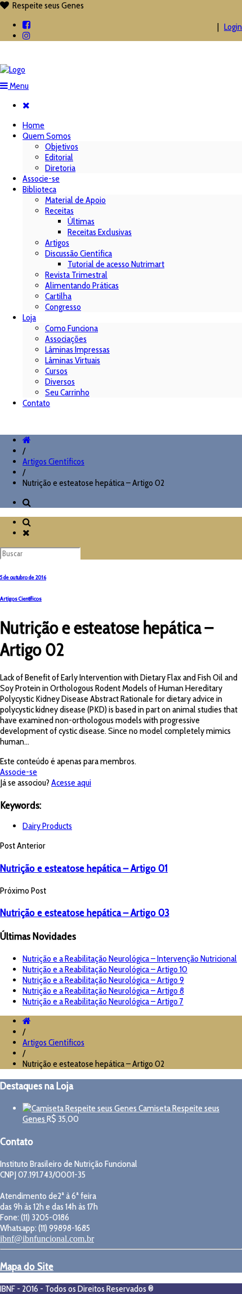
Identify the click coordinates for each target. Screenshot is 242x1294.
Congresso (63, 306)
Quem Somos (47, 135)
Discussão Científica (78, 253)
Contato (36, 403)
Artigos (57, 242)
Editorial (59, 157)
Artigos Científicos (53, 461)
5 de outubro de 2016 (23, 577)
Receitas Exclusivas (100, 232)
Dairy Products (47, 825)
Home (33, 125)
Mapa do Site (26, 1266)
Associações (66, 338)
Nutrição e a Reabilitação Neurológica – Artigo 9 (103, 980)
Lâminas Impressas (77, 349)
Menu (18, 85)
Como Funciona (71, 328)
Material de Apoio (75, 200)
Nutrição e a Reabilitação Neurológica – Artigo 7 (103, 1001)
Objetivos (61, 146)
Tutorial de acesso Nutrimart (116, 264)
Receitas (59, 210)
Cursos (56, 371)
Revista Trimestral (76, 274)
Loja (29, 317)
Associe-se (41, 178)
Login (233, 26)
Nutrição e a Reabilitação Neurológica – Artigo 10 (105, 969)
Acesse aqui (71, 782)
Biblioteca (39, 189)
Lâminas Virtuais (72, 360)
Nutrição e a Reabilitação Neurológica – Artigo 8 (103, 990)
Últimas (81, 221)
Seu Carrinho (67, 392)
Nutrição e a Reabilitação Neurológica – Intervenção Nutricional (130, 958)
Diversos (60, 381)
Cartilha (58, 296)
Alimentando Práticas (82, 285)
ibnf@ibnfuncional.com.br (47, 1238)
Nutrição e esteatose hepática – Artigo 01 (84, 868)
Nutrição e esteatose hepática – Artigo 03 (84, 912)
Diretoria (60, 168)
